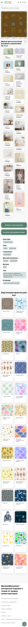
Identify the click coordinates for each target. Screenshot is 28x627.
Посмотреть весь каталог (10, 8)
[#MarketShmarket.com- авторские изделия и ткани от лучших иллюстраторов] (7, 2)
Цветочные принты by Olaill (11, 283)
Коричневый (7, 254)
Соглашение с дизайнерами (9, 602)
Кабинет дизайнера (6, 609)
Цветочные (12, 248)
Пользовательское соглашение (9, 598)
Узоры (5, 248)
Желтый (6, 261)
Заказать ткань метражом (14, 225)
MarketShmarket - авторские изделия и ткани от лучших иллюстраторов (12, 590)
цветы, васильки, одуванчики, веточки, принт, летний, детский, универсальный (12, 275)
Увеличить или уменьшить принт (14, 232)
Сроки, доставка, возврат (8, 622)
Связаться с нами (6, 615)
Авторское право (5, 605)
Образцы (3, 612)
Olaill (6, 46)
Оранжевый (13, 261)
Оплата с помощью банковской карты (11, 619)
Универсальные (8, 242)
